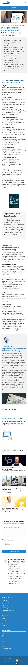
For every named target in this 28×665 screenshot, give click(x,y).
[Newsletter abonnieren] (17, 660)
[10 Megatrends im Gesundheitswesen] (14, 17)
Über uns (4, 633)
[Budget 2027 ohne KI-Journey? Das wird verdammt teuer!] (14, 481)
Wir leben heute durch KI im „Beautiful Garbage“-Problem (11, 468)
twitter (13, 661)
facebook (9, 661)
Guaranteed (4, 600)
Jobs (3, 635)
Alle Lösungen (5, 605)
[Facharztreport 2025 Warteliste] (17, 663)
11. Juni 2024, (4, 25)
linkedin (21, 661)
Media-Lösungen (6, 602)
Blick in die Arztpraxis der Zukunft (10, 508)
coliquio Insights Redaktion (19, 25)
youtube (5, 661)
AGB (3, 646)
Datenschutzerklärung (7, 648)
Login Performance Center (8, 610)
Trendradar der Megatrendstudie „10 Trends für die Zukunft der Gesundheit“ (13, 354)
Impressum (4, 645)
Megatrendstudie (10, 219)
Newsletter (4, 623)
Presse (3, 637)
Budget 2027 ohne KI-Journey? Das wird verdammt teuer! (12, 488)
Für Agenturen (5, 607)
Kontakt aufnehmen (6, 609)
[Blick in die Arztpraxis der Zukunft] (14, 501)
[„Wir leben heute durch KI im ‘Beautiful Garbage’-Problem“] (14, 460)
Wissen (3, 618)
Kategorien (14, 7)
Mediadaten (5, 603)
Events (3, 625)
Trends (8, 25)
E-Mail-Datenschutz (6, 650)
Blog (3, 622)
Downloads (4, 620)
